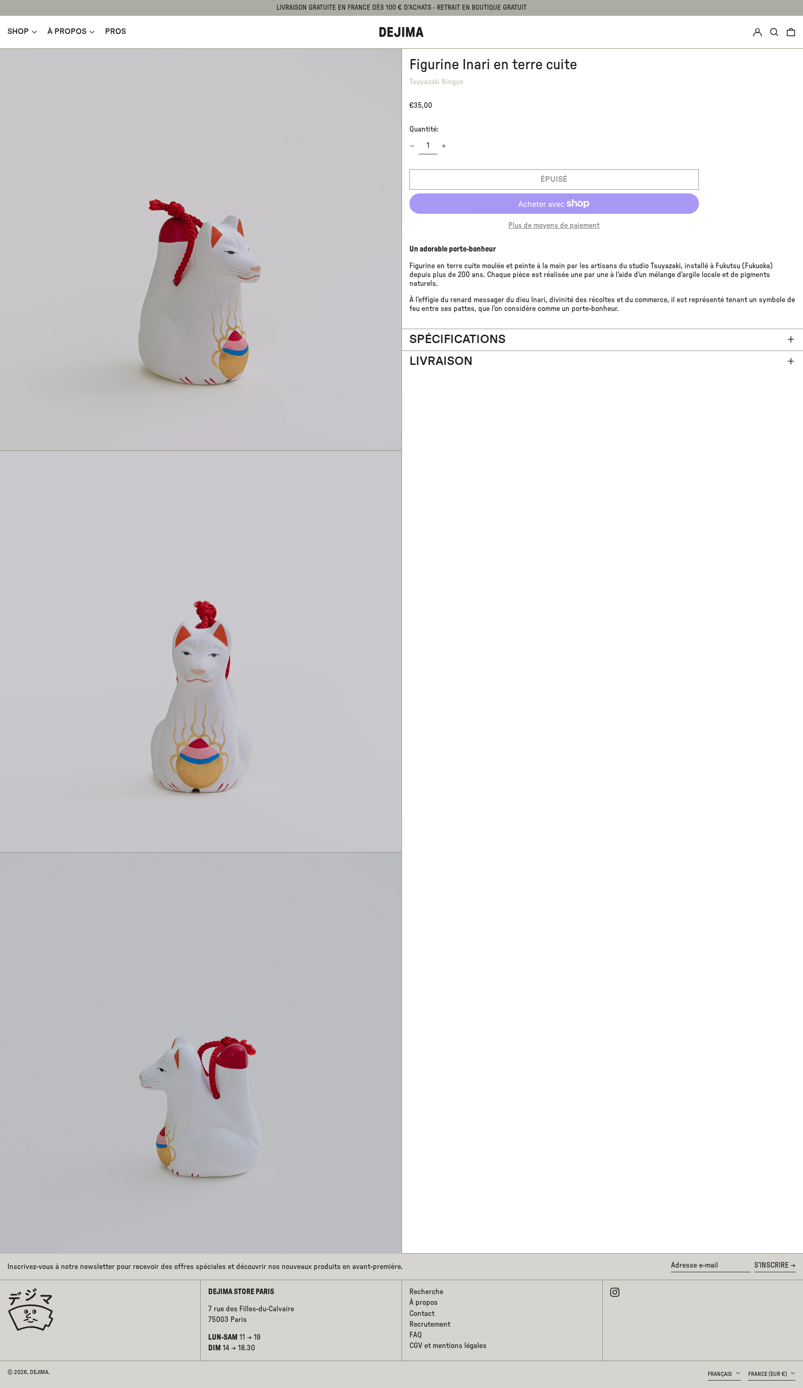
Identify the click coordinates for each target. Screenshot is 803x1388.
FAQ (415, 1335)
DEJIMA (39, 1372)
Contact (421, 1313)
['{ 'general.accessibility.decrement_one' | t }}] (412, 145)
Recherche (426, 1291)
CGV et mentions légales (448, 1345)
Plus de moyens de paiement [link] (553, 225)
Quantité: (424, 128)
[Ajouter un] (443, 145)
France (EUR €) (768, 1374)
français (720, 1374)
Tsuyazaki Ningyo (436, 81)
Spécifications (457, 339)
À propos (423, 1302)
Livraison (441, 361)
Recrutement (429, 1324)
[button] (791, 32)
